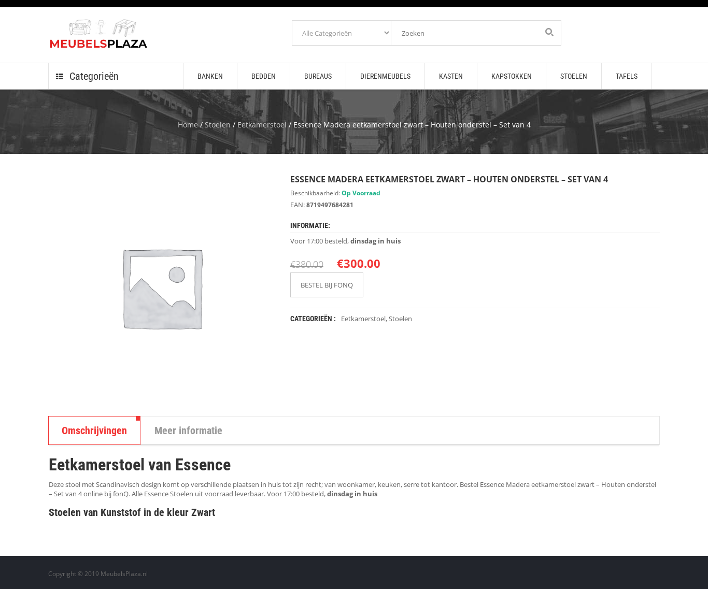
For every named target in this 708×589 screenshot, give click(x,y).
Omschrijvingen (94, 430)
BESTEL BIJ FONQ (327, 285)
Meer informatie (188, 430)
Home (188, 125)
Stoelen (218, 125)
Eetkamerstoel (262, 125)
